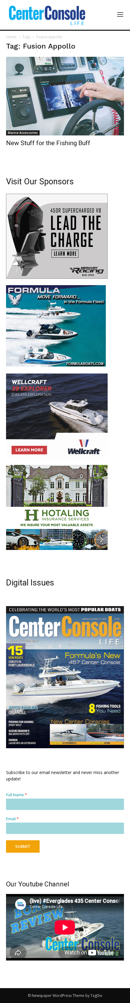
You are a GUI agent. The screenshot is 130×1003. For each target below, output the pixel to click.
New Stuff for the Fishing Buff (48, 143)
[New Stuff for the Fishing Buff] (65, 96)
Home (11, 36)
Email (12, 818)
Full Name (16, 794)
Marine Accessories (23, 133)
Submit (23, 846)
